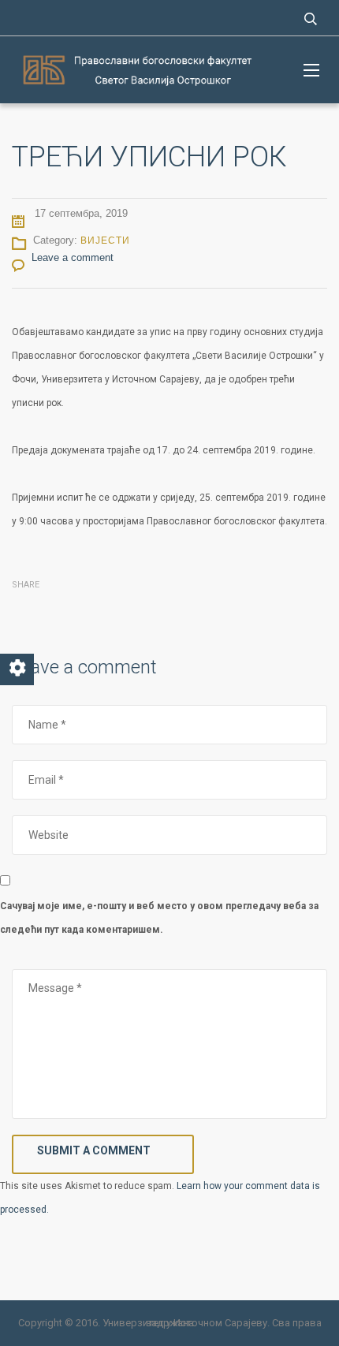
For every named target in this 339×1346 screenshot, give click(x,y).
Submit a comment (94, 1150)
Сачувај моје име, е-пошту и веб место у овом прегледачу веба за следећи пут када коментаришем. (159, 917)
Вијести (105, 240)
